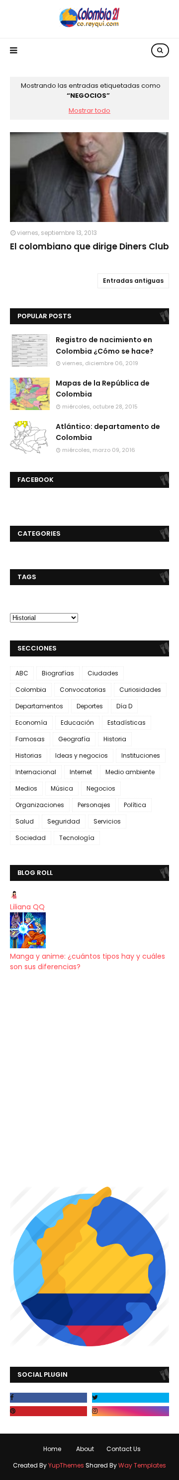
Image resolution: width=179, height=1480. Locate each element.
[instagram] (130, 1411)
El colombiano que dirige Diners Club (89, 246)
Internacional (35, 772)
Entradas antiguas (133, 280)
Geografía (74, 739)
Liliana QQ (27, 907)
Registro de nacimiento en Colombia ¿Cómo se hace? (105, 345)
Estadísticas (126, 722)
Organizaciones (39, 805)
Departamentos (39, 706)
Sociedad (30, 838)
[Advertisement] (89, 1079)
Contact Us (123, 1449)
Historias (28, 755)
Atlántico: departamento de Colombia (108, 432)
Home (52, 1449)
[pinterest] (48, 1411)
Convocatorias (83, 689)
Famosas (30, 739)
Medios (26, 788)
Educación (77, 722)
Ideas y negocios (81, 755)
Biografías (58, 673)
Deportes (90, 706)
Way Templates (142, 1465)
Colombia (30, 689)
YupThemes (66, 1465)
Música (62, 788)
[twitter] (130, 1398)
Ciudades (103, 673)
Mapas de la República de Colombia (103, 388)
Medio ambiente (130, 772)
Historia (114, 739)
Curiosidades (140, 689)
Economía (31, 722)
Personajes (94, 805)
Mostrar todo (89, 110)
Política (135, 805)
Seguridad (63, 821)
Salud (24, 821)
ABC (21, 673)
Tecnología (76, 838)
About (85, 1449)
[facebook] (48, 1398)
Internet (81, 772)
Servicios (107, 821)
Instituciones (140, 755)
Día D (124, 706)
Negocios (101, 788)
